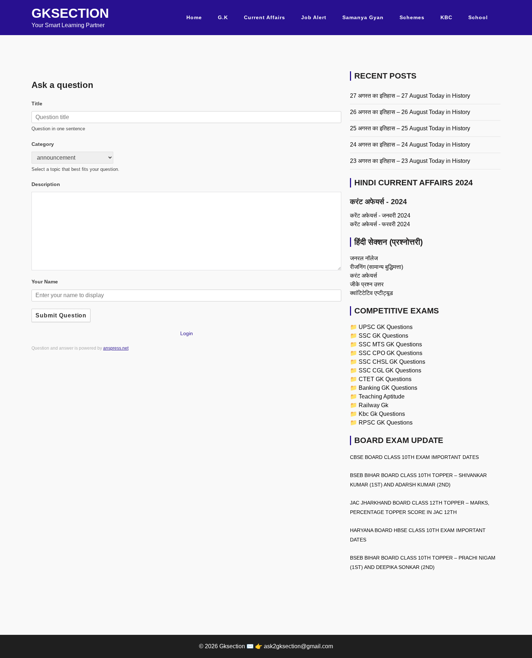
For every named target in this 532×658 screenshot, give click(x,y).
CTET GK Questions (385, 379)
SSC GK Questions (383, 336)
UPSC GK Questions (386, 327)
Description (45, 184)
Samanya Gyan (363, 17)
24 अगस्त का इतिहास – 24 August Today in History (410, 145)
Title (36, 103)
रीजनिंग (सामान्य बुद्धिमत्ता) (376, 267)
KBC (446, 17)
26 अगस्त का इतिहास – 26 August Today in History (410, 112)
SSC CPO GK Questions (390, 353)
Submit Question (60, 315)
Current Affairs (264, 17)
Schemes (412, 17)
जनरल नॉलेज (364, 258)
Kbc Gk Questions (382, 414)
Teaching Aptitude (382, 396)
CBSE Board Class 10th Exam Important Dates (414, 457)
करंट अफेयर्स (363, 276)
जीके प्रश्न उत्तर (367, 284)
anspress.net (115, 348)
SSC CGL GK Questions (390, 370)
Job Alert (313, 17)
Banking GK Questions (388, 388)
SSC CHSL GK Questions (392, 362)
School (478, 17)
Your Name (44, 281)
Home (194, 17)
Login (186, 333)
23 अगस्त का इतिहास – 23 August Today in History (410, 161)
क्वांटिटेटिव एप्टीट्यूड (371, 293)
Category (42, 144)
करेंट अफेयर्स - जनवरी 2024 (380, 215)
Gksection (70, 13)
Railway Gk (373, 405)
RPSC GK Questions (386, 422)
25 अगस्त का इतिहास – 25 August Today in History (410, 128)
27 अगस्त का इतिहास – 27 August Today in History (410, 96)
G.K (223, 17)
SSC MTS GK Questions (390, 344)
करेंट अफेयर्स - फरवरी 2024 (380, 224)
